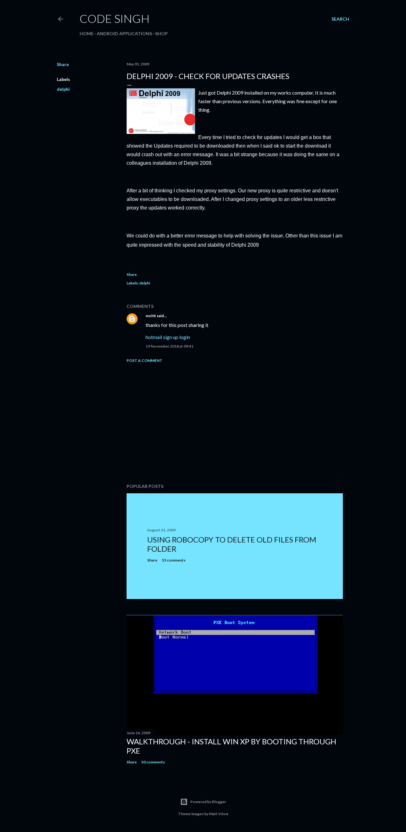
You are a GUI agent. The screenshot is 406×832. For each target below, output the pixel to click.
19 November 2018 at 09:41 (169, 346)
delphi (63, 89)
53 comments (174, 560)
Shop (161, 33)
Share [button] (63, 64)
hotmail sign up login (168, 337)
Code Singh (115, 18)
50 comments (153, 762)
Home (87, 33)
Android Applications (124, 33)
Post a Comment (144, 360)
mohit (151, 315)
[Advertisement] (235, 423)
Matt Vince (218, 813)
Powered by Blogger (208, 801)
